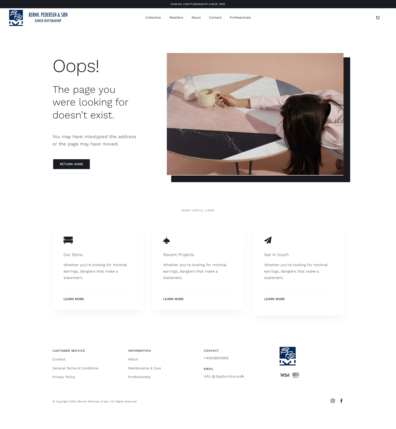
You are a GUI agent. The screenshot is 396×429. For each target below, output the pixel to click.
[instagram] (333, 401)
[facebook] (341, 401)
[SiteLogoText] (41, 11)
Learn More (73, 299)
